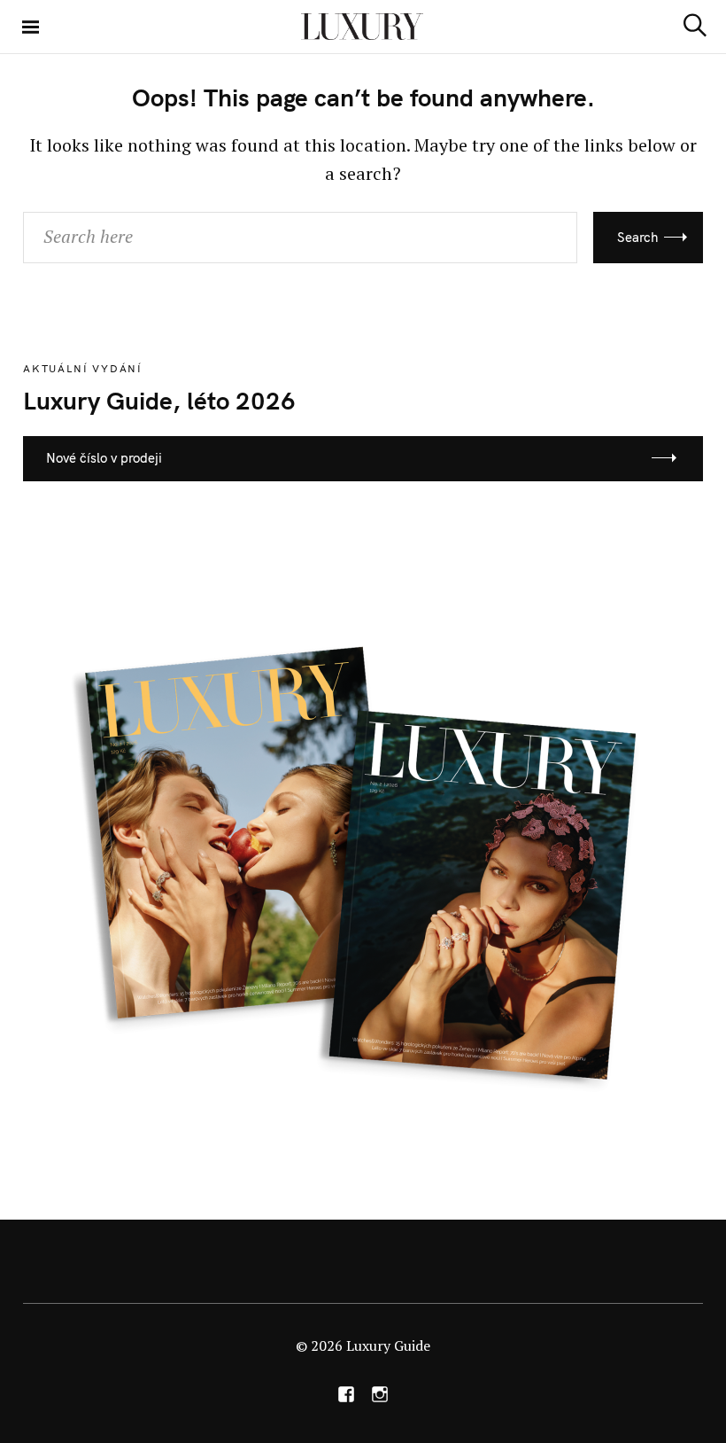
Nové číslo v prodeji (104, 457)
